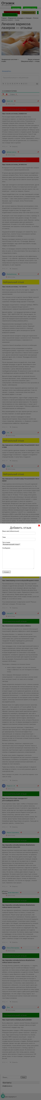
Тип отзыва (6, 542)
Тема (4, 537)
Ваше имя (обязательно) (10, 531)
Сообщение (6, 548)
